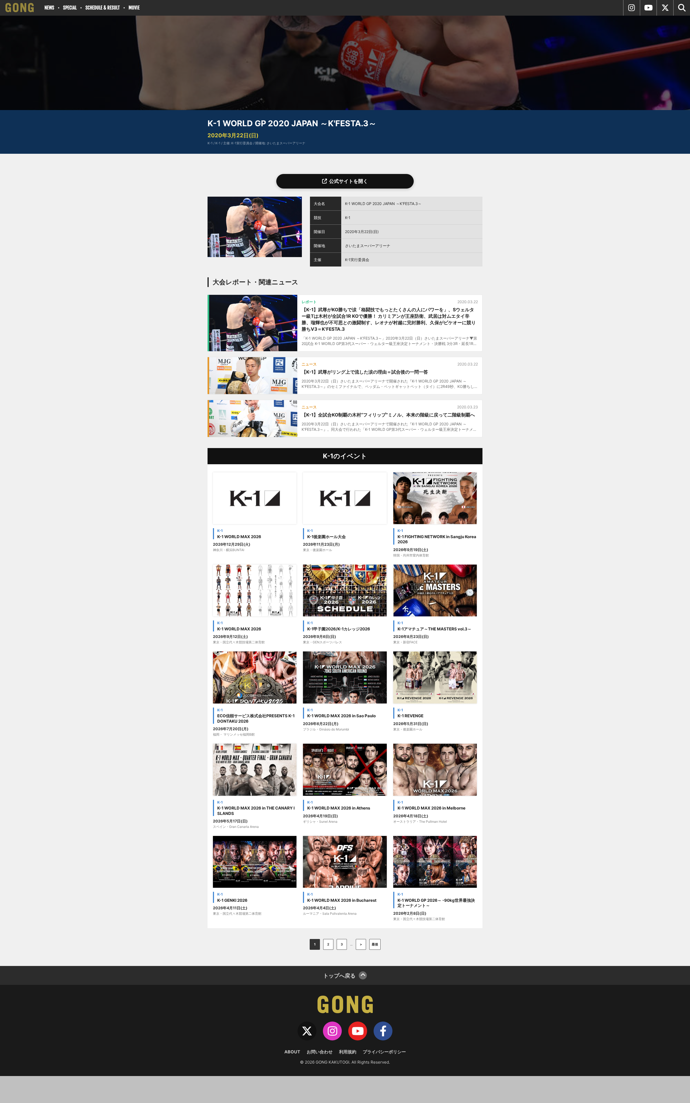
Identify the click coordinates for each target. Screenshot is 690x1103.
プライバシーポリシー (384, 1051)
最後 (375, 944)
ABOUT (292, 1051)
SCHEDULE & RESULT (102, 8)
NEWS (49, 8)
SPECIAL (70, 8)
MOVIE (134, 8)
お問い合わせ (320, 1051)
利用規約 (347, 1051)
